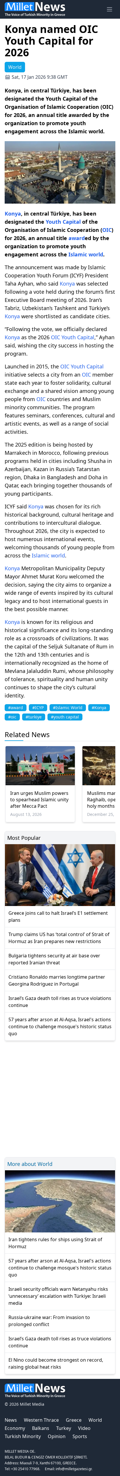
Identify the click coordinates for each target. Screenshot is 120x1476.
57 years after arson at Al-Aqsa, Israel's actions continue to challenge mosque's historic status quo (60, 1026)
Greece (74, 1420)
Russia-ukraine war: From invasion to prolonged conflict (49, 1321)
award (76, 238)
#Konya (99, 707)
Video (84, 1428)
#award (15, 707)
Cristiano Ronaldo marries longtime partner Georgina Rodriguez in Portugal (56, 980)
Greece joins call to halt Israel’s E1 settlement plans (58, 916)
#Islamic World (67, 707)
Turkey (63, 1428)
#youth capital (65, 717)
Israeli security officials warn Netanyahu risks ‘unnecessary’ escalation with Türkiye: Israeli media (58, 1296)
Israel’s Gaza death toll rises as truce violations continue (59, 1001)
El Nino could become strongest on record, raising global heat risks (55, 1363)
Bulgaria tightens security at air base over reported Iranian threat (54, 959)
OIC (107, 229)
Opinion (57, 1436)
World (95, 1420)
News (11, 1420)
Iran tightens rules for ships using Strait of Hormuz (55, 1243)
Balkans (40, 1428)
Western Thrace (41, 1420)
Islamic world (85, 254)
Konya (13, 213)
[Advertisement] (60, 1098)
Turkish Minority (23, 1436)
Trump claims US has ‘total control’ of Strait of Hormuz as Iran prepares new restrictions (59, 938)
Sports (80, 1436)
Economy (15, 1428)
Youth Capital (63, 221)
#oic (12, 717)
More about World (29, 1163)
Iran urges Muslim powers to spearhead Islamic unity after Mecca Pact (39, 799)
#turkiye (34, 717)
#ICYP (38, 707)
